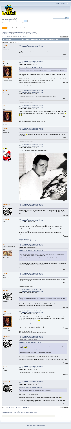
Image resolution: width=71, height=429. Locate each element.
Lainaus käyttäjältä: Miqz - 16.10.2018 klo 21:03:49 (30, 342)
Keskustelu (62, 3)
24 (9, 36)
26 (12, 36)
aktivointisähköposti (9, 19)
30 (18, 36)
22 (7, 36)
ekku (4, 244)
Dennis (5, 45)
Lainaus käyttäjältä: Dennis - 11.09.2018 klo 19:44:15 (30, 295)
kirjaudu (17, 18)
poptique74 (6, 204)
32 (20, 36)
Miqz (4, 62)
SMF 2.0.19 (29, 425)
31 (19, 36)
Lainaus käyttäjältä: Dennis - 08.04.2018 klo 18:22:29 (30, 67)
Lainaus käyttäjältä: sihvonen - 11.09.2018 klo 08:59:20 (31, 250)
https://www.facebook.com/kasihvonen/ (27, 240)
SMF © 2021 (35, 425)
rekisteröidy (22, 18)
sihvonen (6, 219)
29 (16, 36)
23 (8, 36)
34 (23, 36)
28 (15, 36)
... (6, 36)
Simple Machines (41, 425)
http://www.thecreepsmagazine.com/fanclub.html (30, 323)
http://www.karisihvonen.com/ (25, 239)
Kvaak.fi (57, 3)
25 (11, 36)
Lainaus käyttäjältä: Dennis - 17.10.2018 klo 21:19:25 (30, 387)
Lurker (5, 145)
